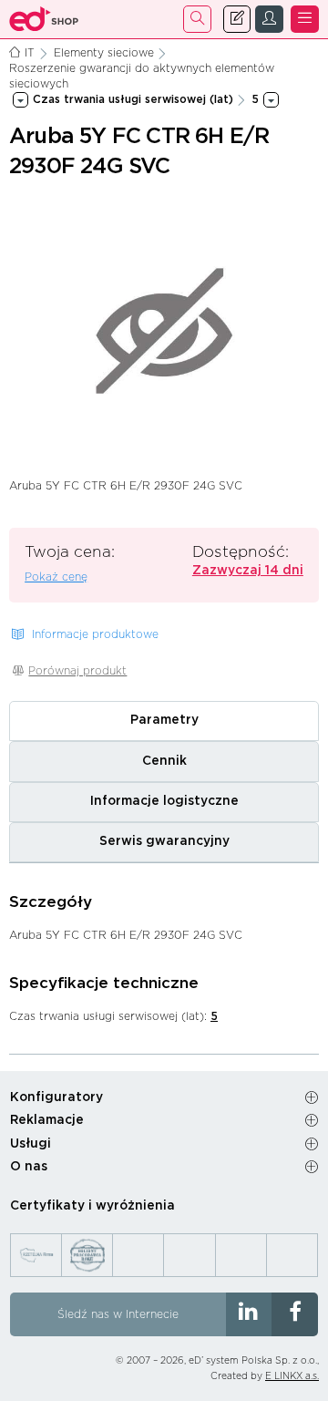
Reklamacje (47, 1120)
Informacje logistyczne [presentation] (164, 801)
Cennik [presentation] (164, 761)
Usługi (30, 1144)
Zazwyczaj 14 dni (247, 570)
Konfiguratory (56, 1097)
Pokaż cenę (56, 577)
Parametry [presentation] (164, 720)
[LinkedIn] (249, 1314)
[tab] (164, 721)
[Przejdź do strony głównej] (44, 19)
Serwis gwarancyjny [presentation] (164, 841)
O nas (28, 1166)
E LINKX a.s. (292, 1376)
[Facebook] (295, 1314)
